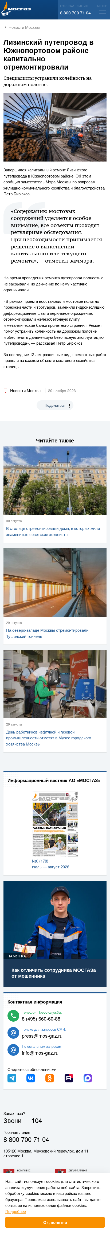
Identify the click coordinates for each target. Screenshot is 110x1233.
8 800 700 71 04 (75, 13)
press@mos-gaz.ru (42, 1035)
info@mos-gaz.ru (40, 1052)
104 (37, 1120)
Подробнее (15, 1211)
